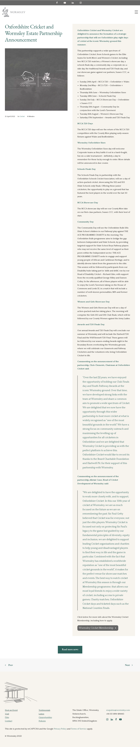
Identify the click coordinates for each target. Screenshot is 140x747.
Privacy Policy (60, 729)
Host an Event (11, 710)
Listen (41, 714)
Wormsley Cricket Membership (96, 628)
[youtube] (66, 3)
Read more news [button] (70, 649)
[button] (107, 720)
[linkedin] (74, 2)
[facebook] (58, 2)
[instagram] (82, 2)
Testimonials (44, 710)
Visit (7, 714)
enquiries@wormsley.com (118, 710)
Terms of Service (79, 729)
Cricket (22, 116)
